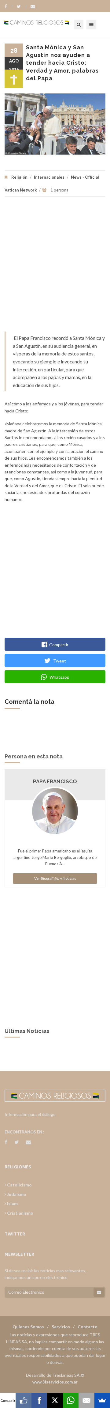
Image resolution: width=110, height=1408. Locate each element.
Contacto (87, 1326)
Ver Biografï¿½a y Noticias (55, 878)
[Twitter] (22, 6)
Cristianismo (19, 1213)
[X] (55, 1400)
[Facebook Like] (23, 1400)
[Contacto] (33, 6)
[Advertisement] (55, 267)
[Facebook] (9, 6)
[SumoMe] (102, 1400)
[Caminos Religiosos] (44, 24)
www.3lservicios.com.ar (55, 1382)
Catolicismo (19, 1184)
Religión (19, 177)
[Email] (86, 1400)
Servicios (61, 1326)
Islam (12, 1203)
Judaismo (16, 1194)
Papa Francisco (55, 781)
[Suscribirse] (99, 1292)
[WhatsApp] (71, 1400)
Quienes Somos (28, 1326)
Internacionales (49, 177)
